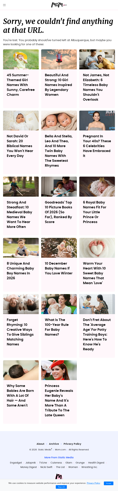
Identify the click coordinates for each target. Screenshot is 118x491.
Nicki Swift (46, 467)
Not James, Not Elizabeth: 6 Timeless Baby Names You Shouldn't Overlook (96, 87)
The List (60, 467)
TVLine (43, 463)
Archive (54, 444)
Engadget (16, 463)
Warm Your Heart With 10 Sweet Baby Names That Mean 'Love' (94, 273)
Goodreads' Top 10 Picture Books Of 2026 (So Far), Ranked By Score (58, 212)
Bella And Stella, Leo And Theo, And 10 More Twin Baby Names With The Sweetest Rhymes (59, 151)
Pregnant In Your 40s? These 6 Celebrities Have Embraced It (97, 146)
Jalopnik (31, 463)
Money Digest (28, 467)
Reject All (61, 487)
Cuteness (56, 463)
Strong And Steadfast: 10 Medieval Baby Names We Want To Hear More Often (19, 215)
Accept (108, 483)
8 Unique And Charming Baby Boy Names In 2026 (20, 271)
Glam (68, 463)
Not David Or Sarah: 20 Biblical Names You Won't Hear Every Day (20, 146)
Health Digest (96, 463)
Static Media (44, 450)
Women (73, 467)
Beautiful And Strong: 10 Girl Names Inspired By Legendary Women (58, 84)
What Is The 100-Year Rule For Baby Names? (57, 327)
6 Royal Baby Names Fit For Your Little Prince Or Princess (94, 212)
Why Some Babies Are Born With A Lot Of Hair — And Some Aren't (20, 395)
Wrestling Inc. (89, 467)
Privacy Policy (72, 444)
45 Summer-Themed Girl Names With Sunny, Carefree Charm (21, 84)
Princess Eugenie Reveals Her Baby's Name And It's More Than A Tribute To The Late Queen (59, 400)
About (40, 444)
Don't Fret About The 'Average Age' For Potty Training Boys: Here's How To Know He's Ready (97, 334)
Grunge (80, 463)
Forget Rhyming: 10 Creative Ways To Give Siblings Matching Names (20, 332)
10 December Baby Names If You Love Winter (59, 268)
